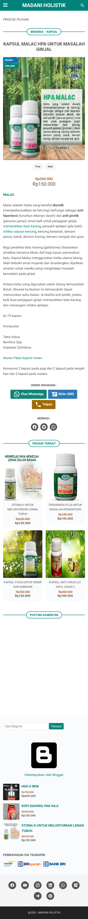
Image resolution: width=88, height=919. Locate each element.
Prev (37, 166)
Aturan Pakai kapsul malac (23, 358)
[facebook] (34, 427)
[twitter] (44, 427)
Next (50, 166)
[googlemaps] (76, 885)
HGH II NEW (30, 786)
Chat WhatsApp (32, 394)
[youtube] (25, 885)
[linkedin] (50, 885)
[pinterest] (50, 896)
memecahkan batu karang (22, 226)
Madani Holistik (44, 5)
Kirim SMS (66, 394)
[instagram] (38, 885)
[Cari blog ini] (82, 5)
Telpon (47, 404)
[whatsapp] (53, 427)
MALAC (9, 195)
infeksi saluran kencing (19, 231)
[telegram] (38, 896)
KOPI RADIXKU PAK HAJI (40, 806)
